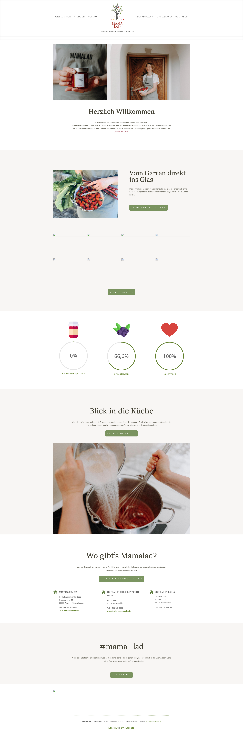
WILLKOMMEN (63, 16)
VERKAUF (93, 16)
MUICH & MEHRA (68, 592)
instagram (120, 675)
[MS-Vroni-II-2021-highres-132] (104, 236)
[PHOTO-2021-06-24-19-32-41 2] (104, 260)
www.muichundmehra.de (69, 610)
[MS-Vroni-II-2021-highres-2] (173, 236)
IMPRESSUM (113, 728)
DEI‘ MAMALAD (145, 16)
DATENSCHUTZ (127, 728)
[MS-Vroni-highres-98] (70, 236)
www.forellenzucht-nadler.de (119, 611)
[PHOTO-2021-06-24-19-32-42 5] (173, 260)
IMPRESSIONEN (164, 16)
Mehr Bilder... (120, 292)
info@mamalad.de (153, 721)
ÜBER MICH (181, 16)
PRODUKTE (80, 16)
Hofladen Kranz (165, 592)
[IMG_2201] (139, 260)
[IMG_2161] (139, 236)
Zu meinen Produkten (148, 207)
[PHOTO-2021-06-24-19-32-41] (70, 260)
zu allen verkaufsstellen (120, 579)
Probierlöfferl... (120, 433)
